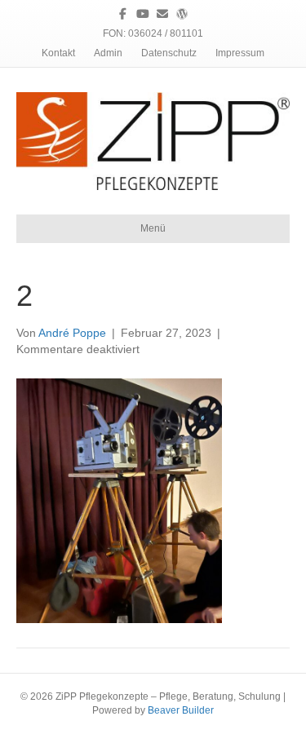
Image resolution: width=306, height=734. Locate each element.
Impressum (239, 53)
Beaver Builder (181, 710)
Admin (108, 53)
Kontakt (58, 53)
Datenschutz (169, 53)
